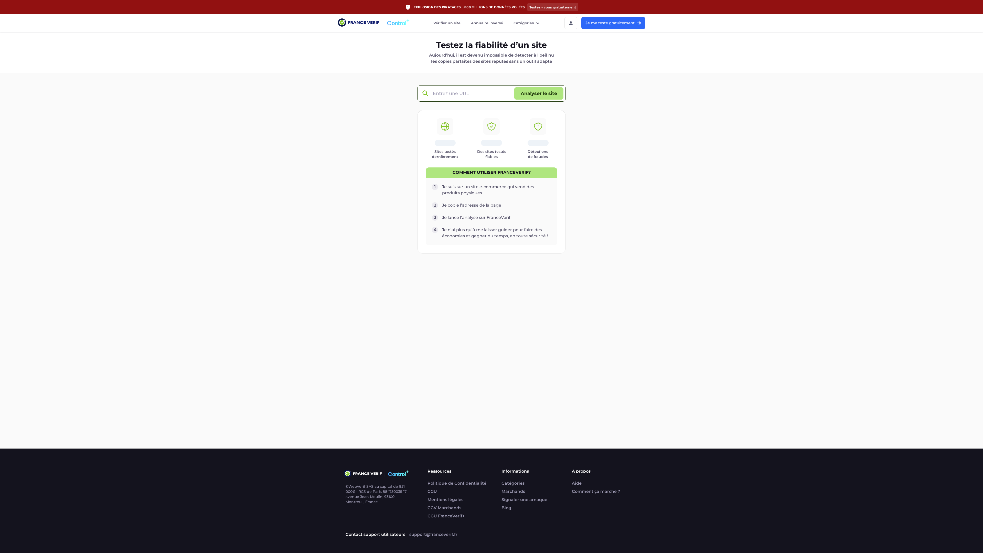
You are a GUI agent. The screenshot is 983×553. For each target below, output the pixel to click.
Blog (506, 507)
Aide (577, 483)
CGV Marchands (444, 507)
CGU (432, 491)
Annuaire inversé (487, 23)
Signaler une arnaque (524, 499)
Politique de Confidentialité (457, 483)
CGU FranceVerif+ (446, 516)
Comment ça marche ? (596, 491)
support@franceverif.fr (433, 534)
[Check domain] (425, 93)
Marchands (513, 491)
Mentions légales (445, 499)
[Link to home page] (358, 23)
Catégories (524, 23)
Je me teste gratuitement (610, 22)
